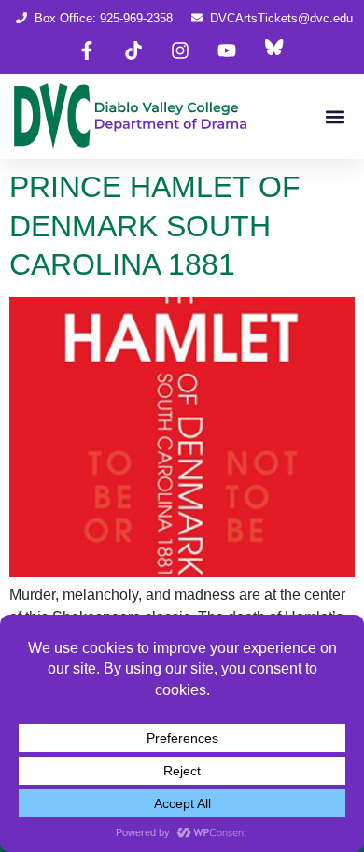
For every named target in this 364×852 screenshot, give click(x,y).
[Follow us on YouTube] (227, 50)
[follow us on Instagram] (180, 50)
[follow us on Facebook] (87, 50)
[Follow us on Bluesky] (273, 50)
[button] (334, 116)
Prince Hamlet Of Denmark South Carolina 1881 (155, 225)
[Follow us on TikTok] (133, 50)
